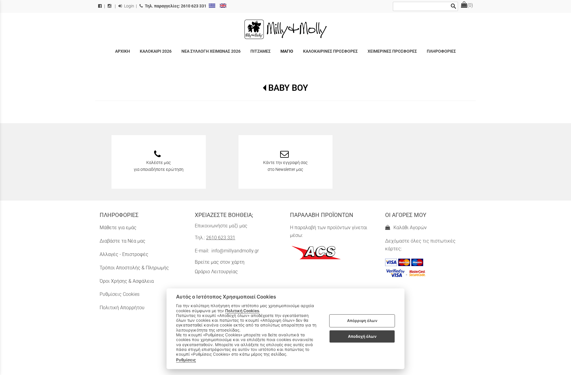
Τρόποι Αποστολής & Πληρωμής (134, 268)
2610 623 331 (220, 237)
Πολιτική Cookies (242, 310)
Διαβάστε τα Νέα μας (122, 241)
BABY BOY (288, 88)
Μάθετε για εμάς (118, 227)
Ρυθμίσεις (186, 359)
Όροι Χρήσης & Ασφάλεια (127, 281)
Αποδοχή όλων (362, 336)
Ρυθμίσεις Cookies (119, 294)
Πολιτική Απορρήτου (122, 307)
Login (128, 6)
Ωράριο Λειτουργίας (216, 271)
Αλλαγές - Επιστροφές (124, 254)
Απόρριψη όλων (362, 320)
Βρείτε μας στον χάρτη (219, 262)
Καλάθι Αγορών (409, 227)
